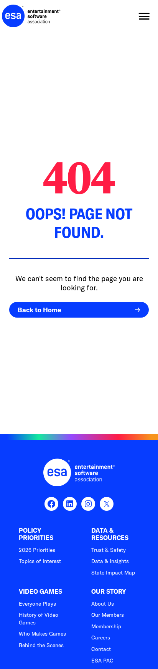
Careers (100, 637)
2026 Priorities (37, 549)
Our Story (108, 591)
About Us (102, 603)
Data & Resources (109, 534)
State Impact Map (113, 572)
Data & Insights (110, 561)
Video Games (40, 591)
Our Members (107, 614)
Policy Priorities (36, 534)
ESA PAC (102, 660)
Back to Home (39, 310)
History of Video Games (38, 618)
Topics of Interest (40, 561)
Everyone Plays (37, 603)
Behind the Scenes (41, 645)
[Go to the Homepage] (31, 16)
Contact (101, 649)
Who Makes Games (42, 633)
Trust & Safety (108, 549)
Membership (106, 626)
